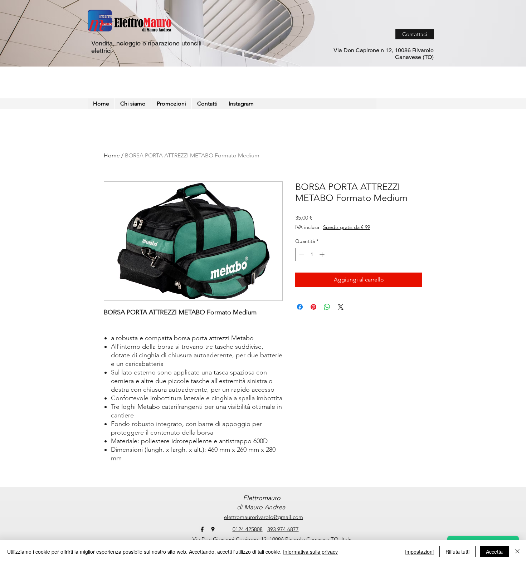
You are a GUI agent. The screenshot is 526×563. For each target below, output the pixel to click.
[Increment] (322, 254)
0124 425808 (248, 529)
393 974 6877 (283, 529)
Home (112, 155)
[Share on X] (340, 307)
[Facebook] (202, 529)
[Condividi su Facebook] (300, 307)
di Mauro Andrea (261, 507)
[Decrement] (300, 254)
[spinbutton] (311, 254)
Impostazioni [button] (419, 551)
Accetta (494, 551)
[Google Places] (212, 529)
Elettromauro (261, 498)
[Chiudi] (517, 551)
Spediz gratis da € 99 (346, 227)
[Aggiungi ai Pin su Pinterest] (313, 307)
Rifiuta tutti (457, 551)
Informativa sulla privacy (310, 551)
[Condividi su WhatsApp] (327, 307)
